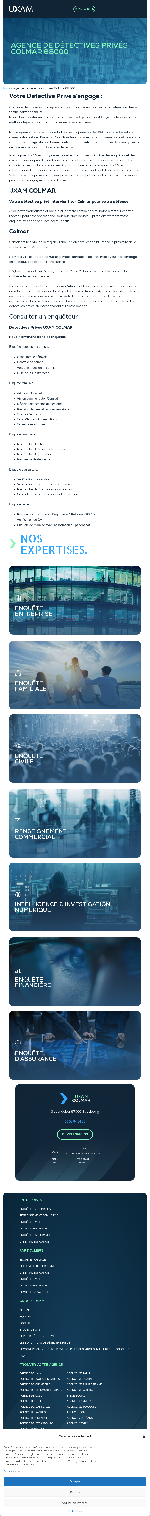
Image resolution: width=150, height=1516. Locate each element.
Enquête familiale (21, 383)
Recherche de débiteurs (33, 459)
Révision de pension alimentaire (39, 404)
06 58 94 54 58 (75, 1121)
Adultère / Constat (29, 393)
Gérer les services (13, 1471)
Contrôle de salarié (30, 362)
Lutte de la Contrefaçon (33, 373)
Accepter (75, 1481)
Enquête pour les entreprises (29, 346)
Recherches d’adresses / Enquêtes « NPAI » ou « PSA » (56, 514)
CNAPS (102, 132)
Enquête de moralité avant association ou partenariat (53, 525)
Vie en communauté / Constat (37, 398)
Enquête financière (22, 434)
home (6, 88)
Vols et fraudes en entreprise (36, 367)
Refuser (75, 1492)
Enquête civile (19, 504)
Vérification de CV (29, 519)
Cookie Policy (75, 1511)
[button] (144, 1437)
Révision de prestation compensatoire (43, 409)
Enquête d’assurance (24, 469)
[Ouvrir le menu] (138, 9)
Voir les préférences (75, 1502)
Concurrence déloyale (32, 357)
